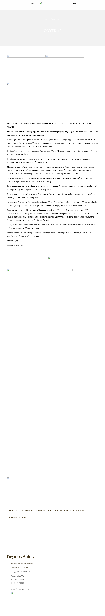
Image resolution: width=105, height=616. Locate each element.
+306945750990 (17, 579)
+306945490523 (17, 583)
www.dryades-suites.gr (20, 589)
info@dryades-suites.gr (20, 571)
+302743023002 (17, 576)
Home (47, 19)
